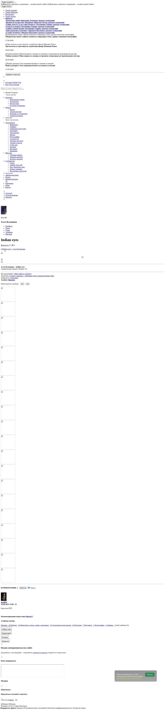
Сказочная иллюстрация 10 (63, 625)
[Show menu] (15, 2)
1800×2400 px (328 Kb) (22, 274)
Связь (7, 230)
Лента (7, 228)
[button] (11, 10)
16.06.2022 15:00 (7, 604)
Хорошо (150, 674)
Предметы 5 (89, 625)
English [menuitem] (15, 82)
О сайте (16, 706)
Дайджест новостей (13, 74)
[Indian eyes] (13, 249)
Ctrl (22, 284)
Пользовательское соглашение (35, 708)
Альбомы (9, 232)
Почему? (29, 616)
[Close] (23, 89)
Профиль (8, 226)
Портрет (11, 280)
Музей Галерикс (11, 94)
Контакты (23, 706)
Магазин (8, 234)
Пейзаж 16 (15, 625)
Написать (23, 588)
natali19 (4, 602)
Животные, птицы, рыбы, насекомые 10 (36, 625)
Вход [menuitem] (7, 85)
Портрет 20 (6, 625)
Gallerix (11, 700)
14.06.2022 (14, 278)
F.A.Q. (10, 706)
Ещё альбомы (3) (122, 625)
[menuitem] (19, 82)
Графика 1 (111, 625)
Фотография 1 (101, 625)
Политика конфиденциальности (59, 708)
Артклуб (11, 119)
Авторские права (79, 708)
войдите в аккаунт (40, 653)
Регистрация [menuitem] (14, 85)
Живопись (5, 245)
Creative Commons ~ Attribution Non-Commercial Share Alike (31, 276)
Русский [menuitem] (8, 82)
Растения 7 (79, 625)
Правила (20, 708)
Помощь (4, 706)
